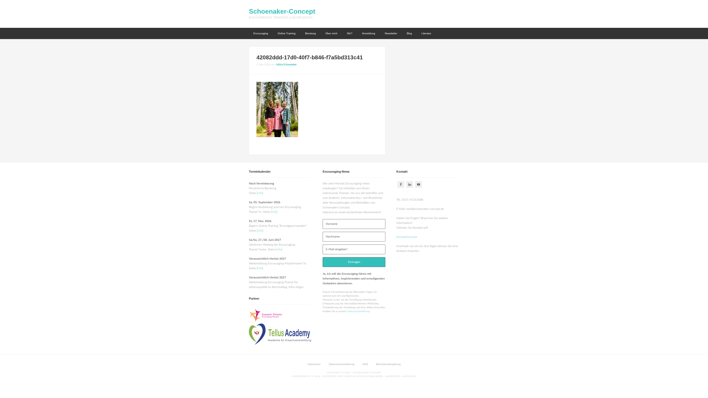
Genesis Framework (370, 376)
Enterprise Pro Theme (337, 376)
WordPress (393, 376)
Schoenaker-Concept (282, 11)
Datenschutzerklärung (358, 311)
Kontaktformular (406, 236)
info (260, 193)
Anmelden (409, 376)
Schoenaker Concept (367, 372)
